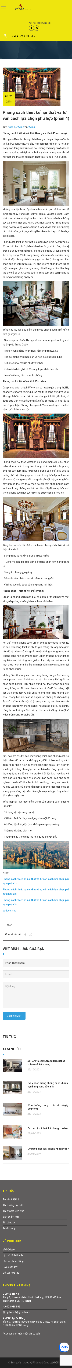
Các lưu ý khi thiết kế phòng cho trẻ (47, 1128)
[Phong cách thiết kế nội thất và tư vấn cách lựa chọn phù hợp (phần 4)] (31, 86)
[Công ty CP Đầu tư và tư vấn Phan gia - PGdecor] (21, 7)
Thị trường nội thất (13, 1205)
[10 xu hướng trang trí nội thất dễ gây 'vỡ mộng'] (12, 1109)
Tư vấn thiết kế (11, 1199)
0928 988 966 (27, 36)
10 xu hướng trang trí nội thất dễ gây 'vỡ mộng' (48, 1107)
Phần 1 (11, 127)
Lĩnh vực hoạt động (13, 1261)
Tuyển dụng (9, 1228)
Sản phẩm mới (11, 1216)
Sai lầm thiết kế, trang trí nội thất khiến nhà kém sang (46, 1063)
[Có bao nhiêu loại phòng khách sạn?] (12, 1152)
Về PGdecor (9, 1249)
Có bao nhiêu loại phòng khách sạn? (48, 1148)
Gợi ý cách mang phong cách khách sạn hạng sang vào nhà (47, 1085)
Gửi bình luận (14, 1015)
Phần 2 (20, 127)
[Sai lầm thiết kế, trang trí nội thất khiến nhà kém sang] (12, 1065)
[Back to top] (61, 1357)
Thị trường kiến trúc (13, 1211)
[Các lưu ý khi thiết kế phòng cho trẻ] (12, 1131)
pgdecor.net (9, 910)
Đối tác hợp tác (11, 1272)
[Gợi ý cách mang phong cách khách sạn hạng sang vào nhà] (12, 1087)
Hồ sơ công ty (10, 1267)
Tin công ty (9, 1222)
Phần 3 (31, 127)
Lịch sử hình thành (13, 1255)
